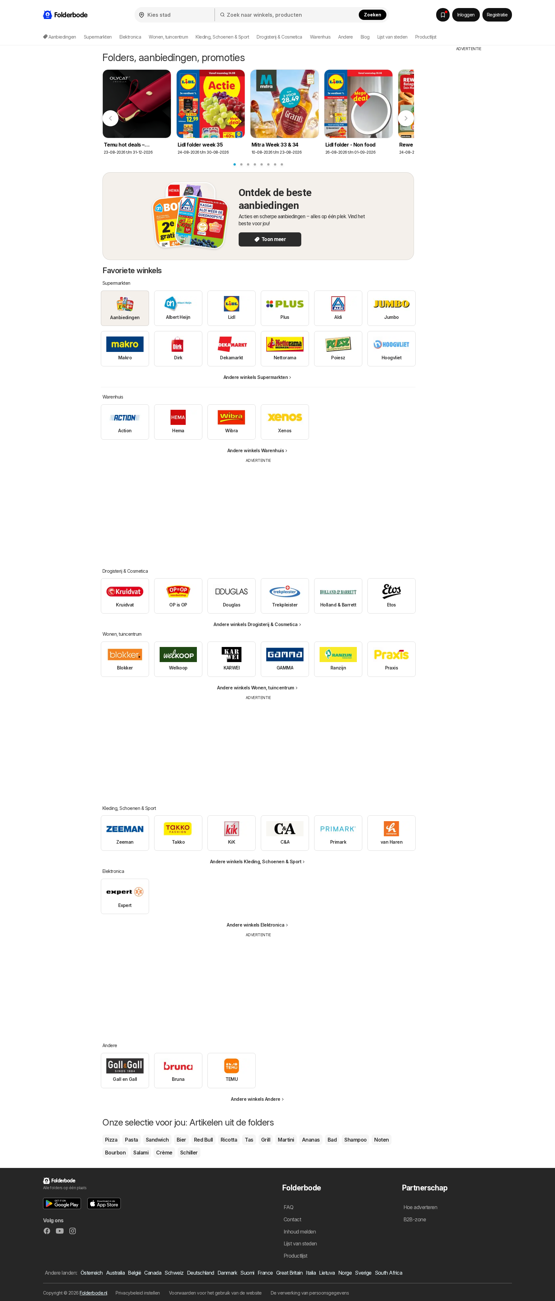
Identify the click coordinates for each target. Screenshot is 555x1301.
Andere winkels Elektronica (256, 925)
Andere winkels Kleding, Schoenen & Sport (256, 861)
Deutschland (200, 1273)
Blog (365, 37)
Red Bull (203, 1139)
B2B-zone (414, 1219)
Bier (181, 1139)
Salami (140, 1152)
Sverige (363, 1273)
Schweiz (173, 1273)
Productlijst (425, 37)
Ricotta (229, 1139)
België (134, 1273)
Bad (332, 1139)
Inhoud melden (300, 1231)
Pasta (131, 1139)
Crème (164, 1152)
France (265, 1273)
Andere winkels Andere (255, 1099)
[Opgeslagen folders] (443, 15)
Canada (152, 1273)
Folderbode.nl (93, 1293)
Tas (249, 1139)
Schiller (189, 1152)
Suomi (247, 1273)
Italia (311, 1273)
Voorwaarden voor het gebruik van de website (215, 1293)
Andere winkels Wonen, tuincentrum (255, 687)
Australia (115, 1273)
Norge (345, 1273)
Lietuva (327, 1273)
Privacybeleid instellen (138, 1293)
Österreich (92, 1273)
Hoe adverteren (420, 1207)
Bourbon (115, 1152)
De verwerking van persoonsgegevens (310, 1293)
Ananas (311, 1139)
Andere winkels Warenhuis (255, 450)
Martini (286, 1139)
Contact (292, 1219)
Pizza (111, 1139)
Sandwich (157, 1139)
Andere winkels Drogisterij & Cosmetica (256, 624)
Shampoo (355, 1139)
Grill (265, 1139)
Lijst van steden (392, 37)
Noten (381, 1139)
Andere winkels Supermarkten (256, 377)
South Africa (388, 1273)
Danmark (227, 1273)
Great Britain (289, 1273)
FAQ (288, 1207)
